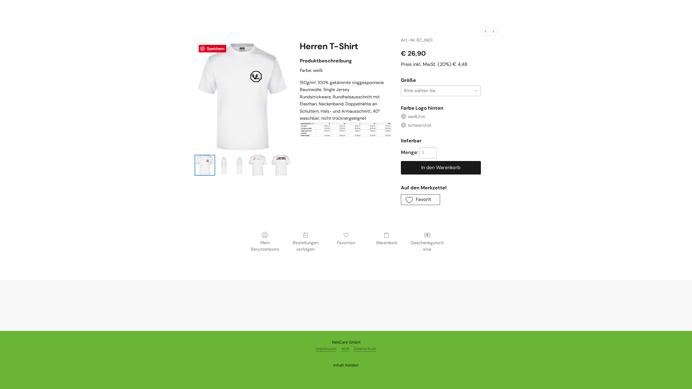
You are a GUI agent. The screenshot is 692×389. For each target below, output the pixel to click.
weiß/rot (416, 116)
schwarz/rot (419, 125)
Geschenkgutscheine (427, 246)
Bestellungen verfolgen (305, 246)
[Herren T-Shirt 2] (239, 165)
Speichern (215, 48)
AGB (345, 348)
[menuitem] (486, 31)
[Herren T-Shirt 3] (258, 165)
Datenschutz (365, 348)
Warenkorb (386, 243)
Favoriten (346, 243)
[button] (420, 199)
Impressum (326, 348)
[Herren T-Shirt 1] (223, 165)
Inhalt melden (346, 365)
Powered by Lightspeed (346, 374)
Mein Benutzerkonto (265, 246)
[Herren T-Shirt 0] (205, 165)
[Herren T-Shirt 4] (281, 165)
